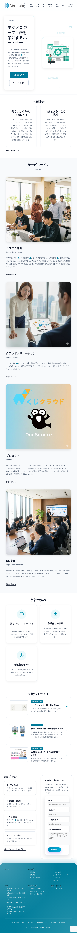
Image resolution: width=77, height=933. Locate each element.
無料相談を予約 (19, 75)
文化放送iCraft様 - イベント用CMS (15, 913)
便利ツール (62, 922)
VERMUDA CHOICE (42, 922)
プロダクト (56, 877)
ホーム (25, 5)
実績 (43, 5)
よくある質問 (57, 888)
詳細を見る (10, 274)
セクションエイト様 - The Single (14, 889)
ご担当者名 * (52, 810)
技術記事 (57, 5)
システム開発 (57, 872)
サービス (37, 5)
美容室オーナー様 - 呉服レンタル (15, 903)
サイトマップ (30, 922)
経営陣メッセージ (35, 877)
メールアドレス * (53, 820)
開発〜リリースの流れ (37, 891)
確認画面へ (54, 849)
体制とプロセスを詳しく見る (13, 849)
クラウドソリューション (61, 875)
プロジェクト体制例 (36, 894)
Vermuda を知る (19, 83)
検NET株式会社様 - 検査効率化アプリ (15, 908)
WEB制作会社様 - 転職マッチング (15, 899)
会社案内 (31, 5)
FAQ (63, 5)
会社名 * (50, 800)
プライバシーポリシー (18, 922)
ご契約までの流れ (35, 888)
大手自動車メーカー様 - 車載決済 (15, 894)
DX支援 (55, 880)
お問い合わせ (70, 5)
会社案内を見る (11, 150)
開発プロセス (50, 5)
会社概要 (32, 875)
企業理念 (32, 872)
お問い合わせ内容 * (54, 829)
